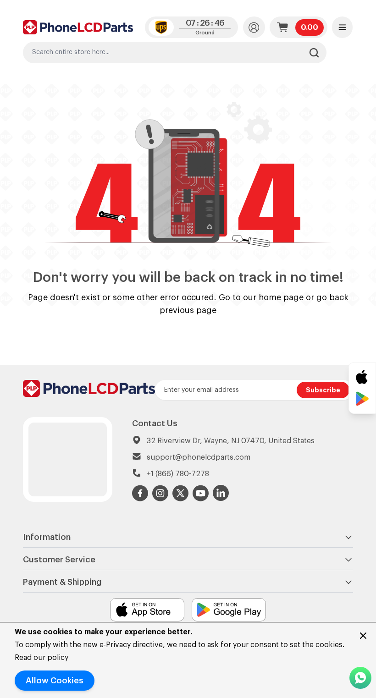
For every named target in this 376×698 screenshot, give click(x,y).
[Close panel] (363, 636)
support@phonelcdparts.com (198, 457)
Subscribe (323, 390)
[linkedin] (221, 493)
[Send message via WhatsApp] (360, 678)
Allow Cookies (54, 680)
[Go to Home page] (78, 27)
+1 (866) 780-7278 (178, 474)
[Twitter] (180, 493)
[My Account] (254, 27)
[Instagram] (160, 493)
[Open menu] (342, 27)
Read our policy (41, 657)
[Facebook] (140, 493)
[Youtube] (201, 493)
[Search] (314, 52)
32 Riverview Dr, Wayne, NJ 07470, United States (231, 441)
